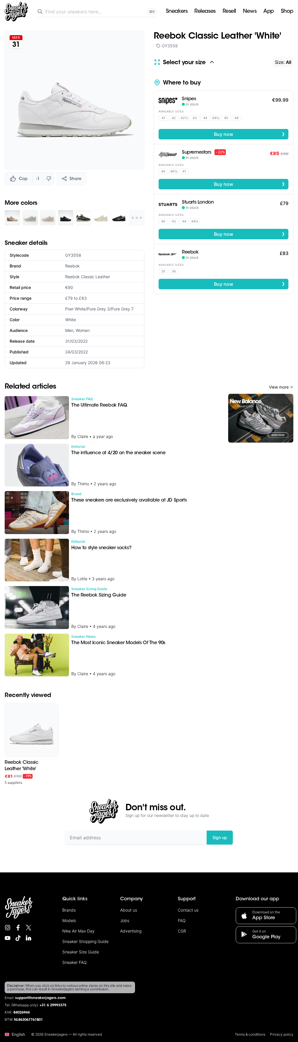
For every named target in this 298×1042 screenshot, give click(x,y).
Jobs (124, 920)
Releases (204, 11)
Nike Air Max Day (78, 930)
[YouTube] (7, 938)
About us (128, 910)
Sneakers (176, 11)
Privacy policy (281, 1034)
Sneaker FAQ (74, 962)
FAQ (182, 920)
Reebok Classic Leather (87, 276)
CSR (182, 930)
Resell (229, 11)
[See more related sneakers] (136, 217)
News (249, 11)
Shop (287, 11)
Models (69, 920)
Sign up (219, 837)
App (268, 11)
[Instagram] (7, 927)
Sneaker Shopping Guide (85, 941)
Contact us (188, 910)
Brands (69, 910)
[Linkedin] (28, 938)
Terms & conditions (250, 1034)
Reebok (72, 265)
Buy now (249, 134)
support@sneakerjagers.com (40, 998)
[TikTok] (18, 938)
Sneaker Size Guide (80, 951)
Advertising (130, 930)
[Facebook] (18, 927)
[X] (28, 927)
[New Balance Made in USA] (260, 418)
